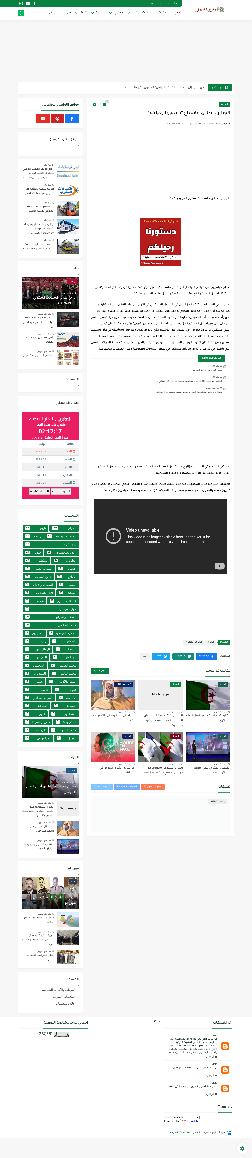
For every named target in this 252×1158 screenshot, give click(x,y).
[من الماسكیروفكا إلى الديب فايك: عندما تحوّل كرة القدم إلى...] (68, 319)
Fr (168, 3)
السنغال (68, 584)
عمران (53, 12)
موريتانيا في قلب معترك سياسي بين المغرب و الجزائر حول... (38, 940)
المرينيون (35, 633)
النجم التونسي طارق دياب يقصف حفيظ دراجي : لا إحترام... (189, 381)
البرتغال (66, 649)
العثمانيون (64, 714)
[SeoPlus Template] (229, 1132)
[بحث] (21, 13)
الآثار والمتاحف (39, 592)
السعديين (35, 665)
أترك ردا (209, 1056)
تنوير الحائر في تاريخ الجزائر (207, 370)
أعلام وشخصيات (62, 552)
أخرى (69, 12)
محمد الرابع (64, 730)
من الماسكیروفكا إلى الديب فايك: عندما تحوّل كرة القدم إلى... (38, 322)
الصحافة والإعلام (39, 584)
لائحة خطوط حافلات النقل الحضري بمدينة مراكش (39, 209)
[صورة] (68, 170)
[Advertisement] (126, 51)
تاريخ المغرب (38, 576)
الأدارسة (68, 697)
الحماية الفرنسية (63, 633)
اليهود (36, 714)
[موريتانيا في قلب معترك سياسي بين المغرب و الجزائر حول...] (68, 937)
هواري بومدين (51, 609)
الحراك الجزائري (193, 642)
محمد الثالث (64, 673)
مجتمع (118, 12)
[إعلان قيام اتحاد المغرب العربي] (68, 957)
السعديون (36, 673)
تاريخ (178, 12)
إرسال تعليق (217, 801)
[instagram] (21, 3)
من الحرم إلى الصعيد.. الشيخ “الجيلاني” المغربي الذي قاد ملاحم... (163, 87)
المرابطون (65, 657)
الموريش (37, 657)
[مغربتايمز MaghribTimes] (209, 9)
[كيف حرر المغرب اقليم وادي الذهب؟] (68, 919)
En (175, 3)
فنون (66, 689)
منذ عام (215, 365)
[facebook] (34, 3)
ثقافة (84, 12)
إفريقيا (38, 689)
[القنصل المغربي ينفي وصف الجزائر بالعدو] (68, 846)
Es (160, 3)
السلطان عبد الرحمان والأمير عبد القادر (42, 829)
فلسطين (65, 641)
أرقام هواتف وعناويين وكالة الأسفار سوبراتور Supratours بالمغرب (39, 229)
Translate (193, 1121)
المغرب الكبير (39, 568)
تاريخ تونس (39, 738)
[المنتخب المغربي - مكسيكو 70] (68, 357)
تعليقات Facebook (127, 787)
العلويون (65, 560)
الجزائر (224, 104)
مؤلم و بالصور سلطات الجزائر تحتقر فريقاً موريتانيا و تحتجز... (188, 392)
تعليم (35, 681)
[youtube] (27, 3)
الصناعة (37, 705)
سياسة (101, 12)
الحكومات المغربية (64, 996)
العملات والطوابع (51, 617)
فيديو (33, 552)
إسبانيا (68, 592)
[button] (206, 656)
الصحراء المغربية (62, 536)
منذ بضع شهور (212, 388)
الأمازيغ (67, 576)
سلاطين (36, 560)
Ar (152, 3)
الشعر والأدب (63, 681)
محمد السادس (51, 625)
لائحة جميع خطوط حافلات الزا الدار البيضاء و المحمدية (38, 246)
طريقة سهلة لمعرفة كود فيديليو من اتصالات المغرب (38, 191)
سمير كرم (51, 544)
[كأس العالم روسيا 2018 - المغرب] (68, 339)
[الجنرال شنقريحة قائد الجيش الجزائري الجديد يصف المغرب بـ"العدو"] (68, 808)
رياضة (33, 536)
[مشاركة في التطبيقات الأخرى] (145, 656)
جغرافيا (161, 12)
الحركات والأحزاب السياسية (58, 989)
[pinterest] (57, 118)
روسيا (36, 641)
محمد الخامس (64, 665)
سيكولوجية (66, 722)
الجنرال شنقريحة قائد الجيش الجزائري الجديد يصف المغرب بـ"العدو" (163, 721)
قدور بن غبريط (38, 722)
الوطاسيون (38, 649)
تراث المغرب (140, 12)
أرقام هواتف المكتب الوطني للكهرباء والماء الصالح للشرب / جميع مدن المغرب (38, 173)
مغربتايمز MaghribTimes (183, 1132)
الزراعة (36, 730)
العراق (67, 738)
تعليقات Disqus (102, 787)
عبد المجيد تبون (63, 601)
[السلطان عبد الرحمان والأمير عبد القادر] (68, 828)
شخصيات (35, 601)
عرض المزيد (100, 671)
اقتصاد (67, 568)
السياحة (65, 705)
